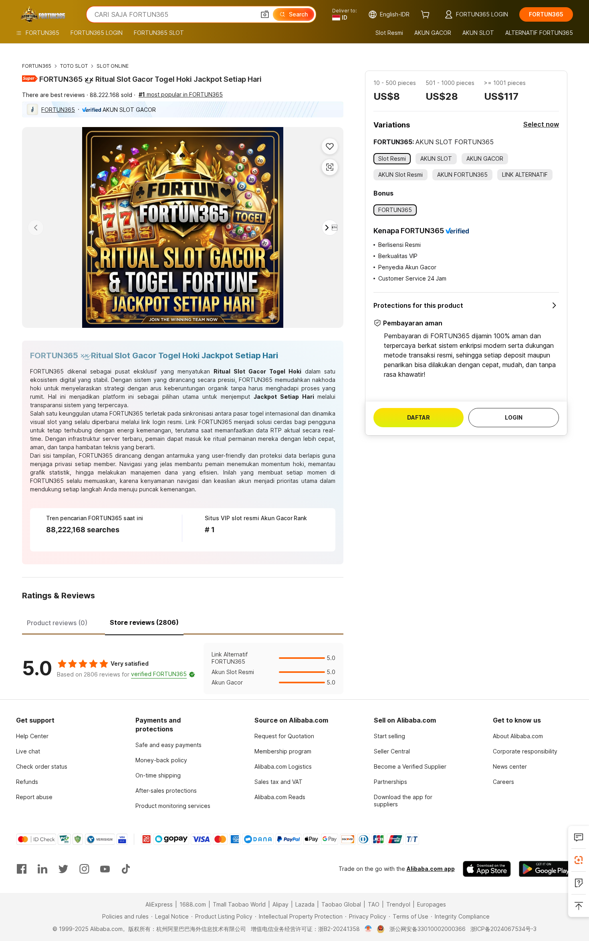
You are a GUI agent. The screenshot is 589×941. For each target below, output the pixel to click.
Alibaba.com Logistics (283, 766)
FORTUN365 (36, 66)
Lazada (305, 904)
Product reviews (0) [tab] (57, 623)
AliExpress (159, 904)
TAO (373, 904)
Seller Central (392, 751)
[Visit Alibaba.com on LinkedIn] (42, 868)
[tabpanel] (182, 668)
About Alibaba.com (518, 736)
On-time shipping (158, 775)
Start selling (389, 736)
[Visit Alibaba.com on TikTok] (125, 868)
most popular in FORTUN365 (181, 94)
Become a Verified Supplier (410, 766)
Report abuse (34, 797)
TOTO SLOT (74, 66)
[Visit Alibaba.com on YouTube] (105, 868)
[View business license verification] (368, 929)
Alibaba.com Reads (279, 797)
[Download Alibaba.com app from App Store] (487, 869)
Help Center (32, 736)
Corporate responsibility (525, 751)
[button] (265, 14)
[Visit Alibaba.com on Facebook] (21, 868)
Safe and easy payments (168, 744)
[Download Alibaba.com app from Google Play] (546, 869)
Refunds (27, 781)
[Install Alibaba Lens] (578, 860)
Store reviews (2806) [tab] (144, 622)
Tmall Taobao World (239, 904)
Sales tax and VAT (278, 781)
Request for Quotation (284, 736)
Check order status (41, 766)
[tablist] (182, 621)
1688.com (193, 904)
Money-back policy (161, 760)
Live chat (28, 751)
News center (510, 766)
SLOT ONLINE (113, 66)
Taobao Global (341, 904)
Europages (431, 904)
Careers (503, 781)
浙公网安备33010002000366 (427, 928)
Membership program (282, 751)
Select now (541, 124)
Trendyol (398, 904)
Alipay (280, 904)
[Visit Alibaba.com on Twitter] (63, 868)
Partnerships (390, 781)
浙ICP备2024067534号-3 (503, 928)
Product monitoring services (172, 805)
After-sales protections (166, 790)
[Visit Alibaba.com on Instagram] (84, 868)
